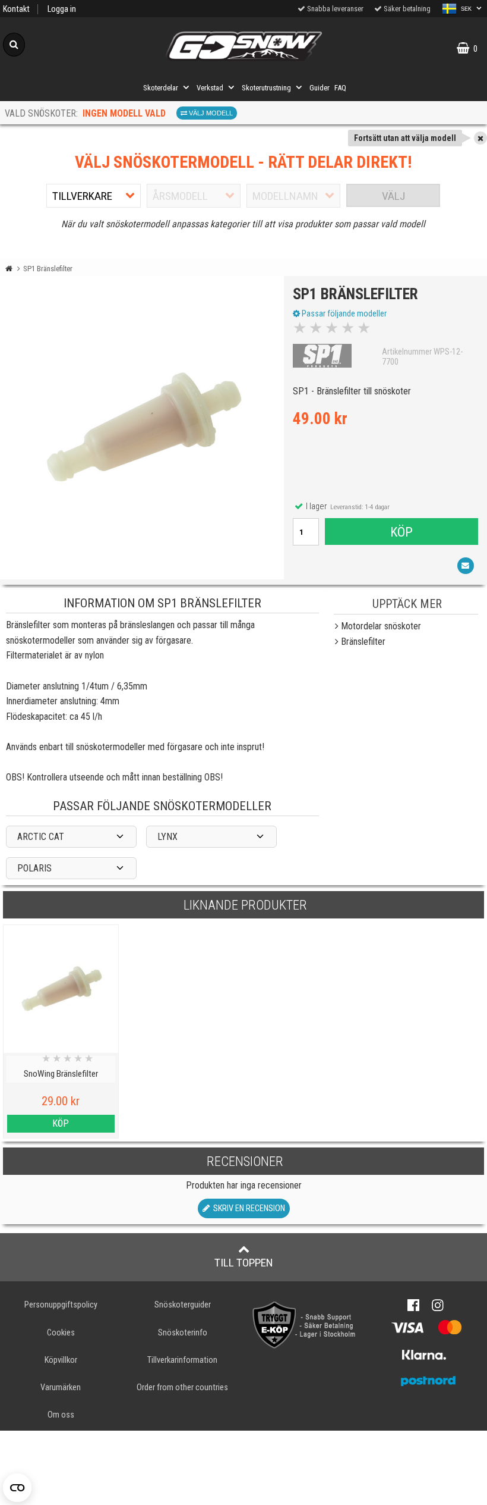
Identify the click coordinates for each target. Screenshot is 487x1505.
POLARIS (34, 868)
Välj (393, 196)
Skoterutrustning (266, 87)
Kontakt (16, 9)
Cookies (61, 1333)
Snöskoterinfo (182, 1333)
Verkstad (210, 87)
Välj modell (210, 113)
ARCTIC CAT (40, 836)
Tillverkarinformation (182, 1360)
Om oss (61, 1415)
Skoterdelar (160, 87)
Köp (401, 532)
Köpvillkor (61, 1360)
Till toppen (243, 1262)
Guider (319, 87)
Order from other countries (182, 1387)
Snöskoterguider (182, 1305)
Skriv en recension (247, 1208)
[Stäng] (480, 138)
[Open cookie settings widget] (17, 1487)
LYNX (167, 836)
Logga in (62, 9)
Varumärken (60, 1387)
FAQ (340, 87)
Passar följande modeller (343, 313)
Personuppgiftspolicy (60, 1305)
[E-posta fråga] (465, 565)
